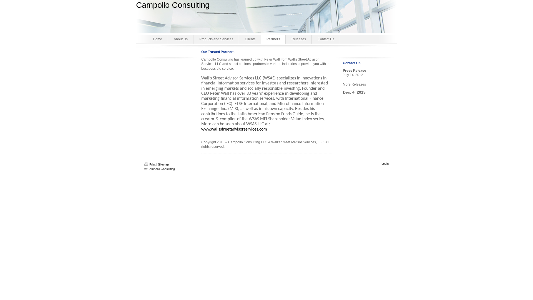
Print (152, 164)
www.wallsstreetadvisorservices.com (234, 129)
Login (385, 163)
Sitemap (163, 164)
